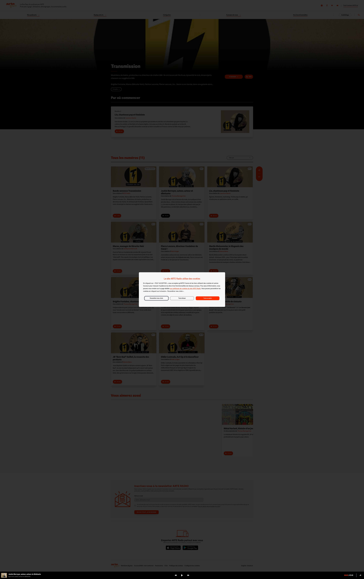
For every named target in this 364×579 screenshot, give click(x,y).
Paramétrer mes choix (156, 298)
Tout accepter (207, 298)
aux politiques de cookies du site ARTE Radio (185, 289)
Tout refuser (182, 298)
